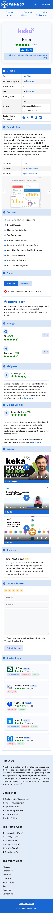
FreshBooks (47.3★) (14, 833)
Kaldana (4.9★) (11, 840)
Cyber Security (12, 806)
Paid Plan (27, 76)
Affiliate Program (13, 674)
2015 (25, 163)
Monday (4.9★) (12, 836)
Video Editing (11, 818)
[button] (35, 5)
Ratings (9, 15)
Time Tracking (11, 814)
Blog (5, 886)
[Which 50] (4, 4)
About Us (7, 890)
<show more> (28, 398)
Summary (10, 12)
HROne (18, 668)
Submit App (8, 882)
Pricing (44, 12)
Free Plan (11, 283)
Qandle (19, 737)
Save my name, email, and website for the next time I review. (26, 639)
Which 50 (16, 4)
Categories (8, 871)
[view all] (30, 81)
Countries (7, 878)
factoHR (19, 702)
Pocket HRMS (22, 685)
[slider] (13, 477)
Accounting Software (14, 810)
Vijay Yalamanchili (31, 173)
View (46, 335)
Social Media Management (17, 799)
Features (28, 12)
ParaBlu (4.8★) (11, 848)
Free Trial (36, 674)
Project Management (14, 803)
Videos (24, 15)
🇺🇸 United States (30, 168)
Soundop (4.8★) (12, 852)
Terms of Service (26, 903)
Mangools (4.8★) (12, 844)
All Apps (6, 867)
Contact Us (8, 894)
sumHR (19, 720)
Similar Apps (41, 15)
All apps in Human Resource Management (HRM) (28, 56)
